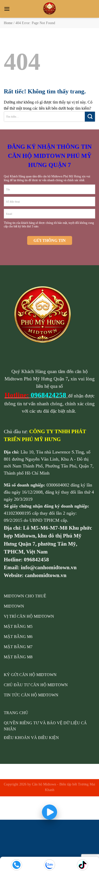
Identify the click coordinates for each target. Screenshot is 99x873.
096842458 (36, 559)
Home (8, 23)
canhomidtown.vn (46, 575)
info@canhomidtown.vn (49, 567)
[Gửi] (90, 117)
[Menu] (7, 9)
